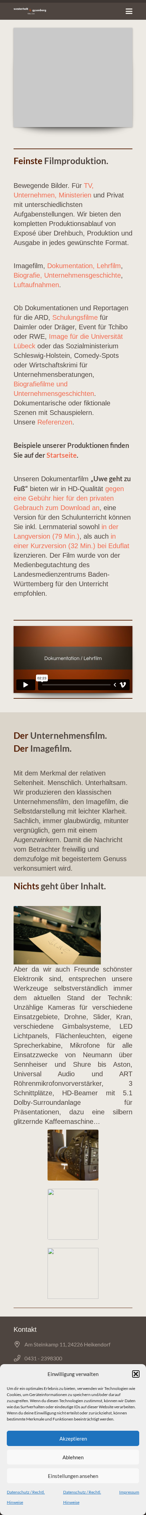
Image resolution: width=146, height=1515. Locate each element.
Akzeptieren (73, 1438)
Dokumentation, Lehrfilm (84, 265)
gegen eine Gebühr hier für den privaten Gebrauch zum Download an (69, 498)
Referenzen (54, 422)
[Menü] (129, 11)
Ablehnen (73, 1457)
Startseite (62, 455)
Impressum (129, 1492)
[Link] (30, 11)
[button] (135, 1374)
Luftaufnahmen (36, 285)
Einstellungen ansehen (73, 1476)
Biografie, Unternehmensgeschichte (67, 275)
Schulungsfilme (74, 317)
